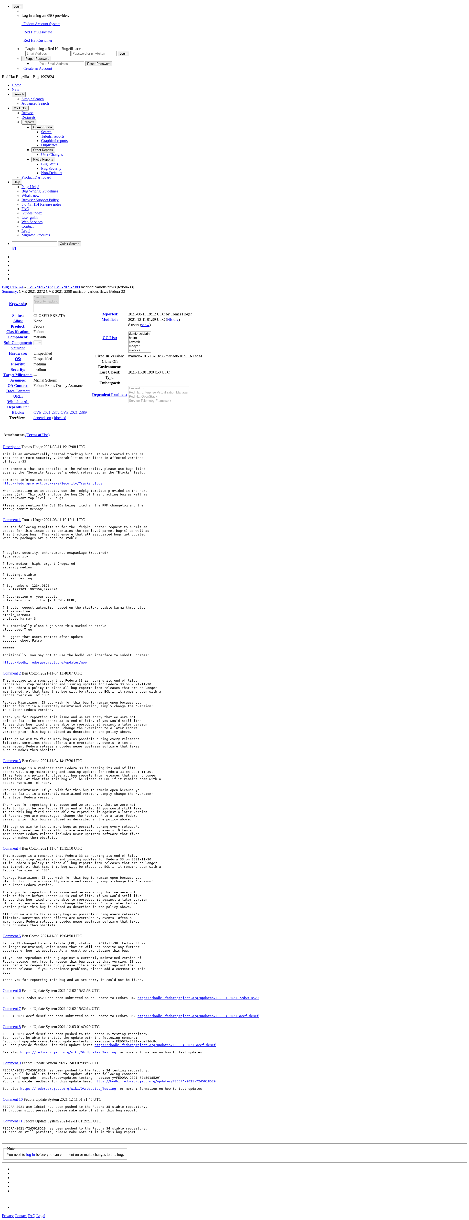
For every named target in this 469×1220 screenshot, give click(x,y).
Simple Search (32, 99)
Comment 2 (12, 673)
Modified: (110, 319)
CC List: (110, 338)
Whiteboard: (18, 402)
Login (17, 6)
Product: (18, 326)
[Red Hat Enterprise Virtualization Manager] (158, 393)
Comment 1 (12, 520)
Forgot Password (36, 58)
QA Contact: (18, 385)
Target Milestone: (17, 375)
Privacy (8, 1216)
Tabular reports (52, 136)
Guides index (31, 213)
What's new (30, 195)
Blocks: (18, 412)
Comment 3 (12, 761)
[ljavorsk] (139, 342)
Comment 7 (12, 1009)
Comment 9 (12, 1063)
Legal (25, 231)
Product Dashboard (36, 177)
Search (19, 94)
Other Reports (43, 150)
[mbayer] (139, 346)
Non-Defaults (51, 173)
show (145, 325)
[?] (14, 248)
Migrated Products (35, 235)
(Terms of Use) (37, 435)
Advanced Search (35, 103)
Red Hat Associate (36, 32)
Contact (27, 226)
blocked (60, 418)
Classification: (18, 332)
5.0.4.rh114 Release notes (41, 204)
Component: (18, 337)
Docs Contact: (18, 391)
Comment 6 (12, 990)
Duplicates (49, 145)
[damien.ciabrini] (139, 334)
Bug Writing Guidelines (39, 191)
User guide (29, 217)
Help (17, 182)
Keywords (17, 304)
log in (30, 1154)
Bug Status (49, 164)
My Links (20, 108)
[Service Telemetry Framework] (158, 401)
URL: (18, 396)
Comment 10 (13, 1099)
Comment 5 (12, 936)
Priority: (18, 364)
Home (16, 85)
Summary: (10, 291)
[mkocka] (139, 350)
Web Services (32, 222)
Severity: (18, 369)
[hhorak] (139, 338)
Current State (42, 127)
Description (12, 447)
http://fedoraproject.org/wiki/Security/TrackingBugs (52, 483)
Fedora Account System (40, 24)
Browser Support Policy (40, 200)
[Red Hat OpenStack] (158, 397)
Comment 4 (12, 848)
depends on (42, 418)
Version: (18, 348)
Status (17, 315)
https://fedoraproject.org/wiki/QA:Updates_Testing (68, 1052)
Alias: (18, 321)
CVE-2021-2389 (67, 287)
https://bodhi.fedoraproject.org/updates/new (45, 662)
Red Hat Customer (36, 40)
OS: (18, 359)
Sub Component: (18, 343)
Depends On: (18, 407)
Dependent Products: (109, 395)
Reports (28, 122)
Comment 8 (12, 1027)
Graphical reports (54, 141)
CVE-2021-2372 (40, 287)
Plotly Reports (43, 159)
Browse (27, 113)
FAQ (25, 209)
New (15, 89)
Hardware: (18, 353)
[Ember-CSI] (158, 388)
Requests (28, 117)
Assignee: (18, 380)
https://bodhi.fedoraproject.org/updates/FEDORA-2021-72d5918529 (198, 998)
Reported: (109, 314)
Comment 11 (12, 1121)
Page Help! (30, 187)
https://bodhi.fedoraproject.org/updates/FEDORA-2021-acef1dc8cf (198, 1016)
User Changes (52, 154)
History (173, 319)
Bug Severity (51, 168)
